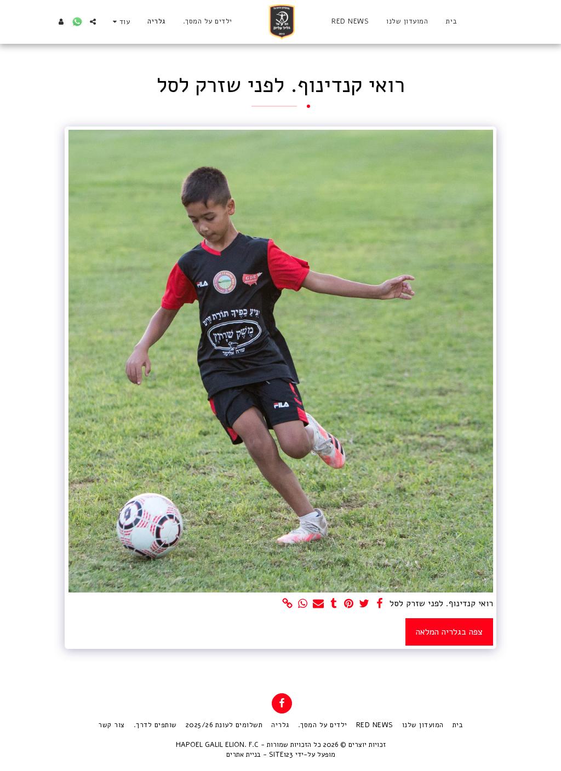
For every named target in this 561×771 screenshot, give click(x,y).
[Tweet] (364, 604)
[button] (92, 21)
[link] (287, 604)
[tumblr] (333, 604)
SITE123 (281, 755)
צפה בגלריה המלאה (449, 632)
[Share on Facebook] (379, 604)
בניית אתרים (243, 755)
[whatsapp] (302, 604)
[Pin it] (349, 604)
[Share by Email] (318, 604)
